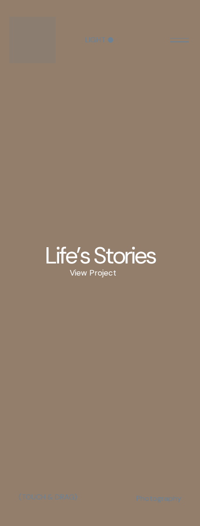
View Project (93, 273)
